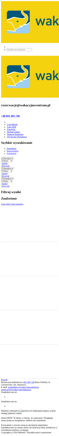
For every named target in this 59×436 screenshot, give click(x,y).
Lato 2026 (11, 127)
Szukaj (4, 163)
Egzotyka (11, 129)
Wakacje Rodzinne (15, 134)
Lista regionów (16, 204)
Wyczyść (5, 166)
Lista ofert (5, 204)
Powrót (4, 380)
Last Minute (12, 124)
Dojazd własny (13, 132)
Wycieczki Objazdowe (17, 137)
